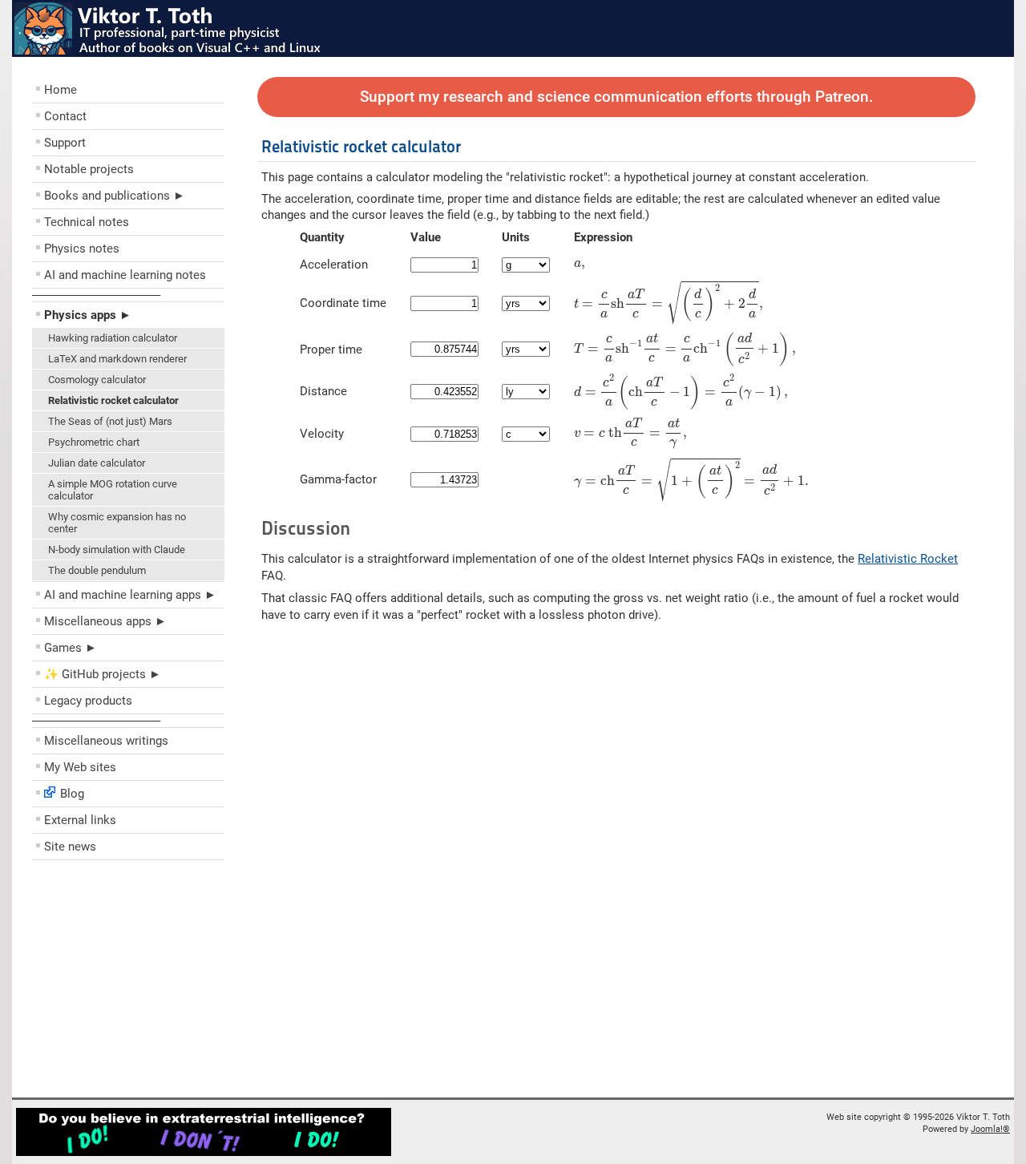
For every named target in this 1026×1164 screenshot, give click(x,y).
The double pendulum (97, 570)
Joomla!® (990, 1129)
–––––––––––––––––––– (96, 295)
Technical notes (86, 222)
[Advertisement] (128, 983)
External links (80, 820)
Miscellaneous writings (106, 741)
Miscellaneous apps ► (105, 621)
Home (60, 90)
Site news (70, 846)
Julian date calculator (96, 463)
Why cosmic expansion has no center (117, 523)
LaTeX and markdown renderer (117, 359)
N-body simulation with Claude (116, 550)
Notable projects (89, 169)
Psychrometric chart (93, 442)
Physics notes (81, 248)
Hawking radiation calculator (112, 338)
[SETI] (203, 1153)
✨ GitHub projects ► (102, 674)
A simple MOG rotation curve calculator (112, 490)
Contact (65, 116)
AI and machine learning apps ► (130, 595)
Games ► (70, 648)
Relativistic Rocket (908, 559)
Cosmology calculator (97, 380)
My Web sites (80, 767)
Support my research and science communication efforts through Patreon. (616, 97)
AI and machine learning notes (125, 275)
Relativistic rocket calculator (113, 400)
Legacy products (88, 700)
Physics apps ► (87, 315)
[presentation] (579, 265)
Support (65, 142)
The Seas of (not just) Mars (110, 421)
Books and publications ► (114, 195)
